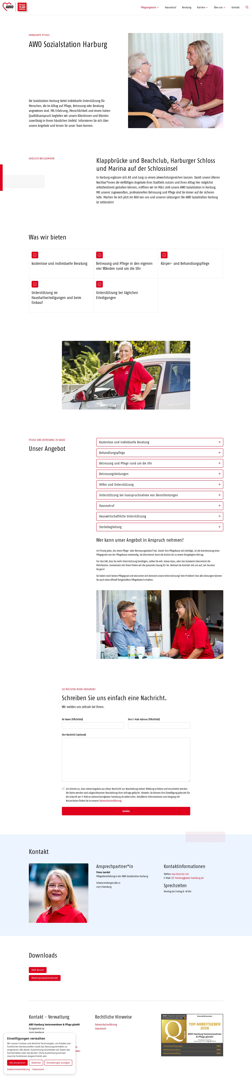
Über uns (218, 7)
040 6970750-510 (180, 874)
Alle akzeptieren (17, 1062)
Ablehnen (36, 1062)
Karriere (201, 7)
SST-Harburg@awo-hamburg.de (187, 877)
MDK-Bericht (37, 970)
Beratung (186, 7)
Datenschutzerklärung (110, 800)
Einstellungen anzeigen (58, 1062)
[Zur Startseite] (15, 7)
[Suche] (247, 7)
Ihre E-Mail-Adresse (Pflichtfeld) (144, 719)
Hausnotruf (170, 7)
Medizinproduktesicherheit (44, 977)
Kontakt (235, 7)
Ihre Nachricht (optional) (74, 734)
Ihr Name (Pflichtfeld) (72, 719)
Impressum (100, 1028)
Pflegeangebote (148, 7)
